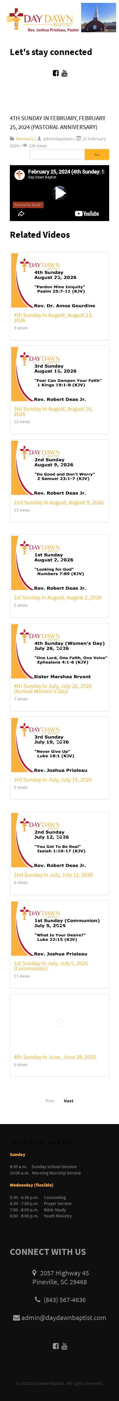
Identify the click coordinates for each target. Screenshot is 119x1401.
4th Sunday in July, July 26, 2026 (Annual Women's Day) (53, 688)
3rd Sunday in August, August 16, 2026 (53, 411)
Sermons (25, 139)
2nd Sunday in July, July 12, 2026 (53, 874)
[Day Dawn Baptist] (59, 17)
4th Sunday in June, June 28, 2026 (55, 1056)
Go (96, 154)
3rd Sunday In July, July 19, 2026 (53, 779)
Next (68, 1101)
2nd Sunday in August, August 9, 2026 (59, 502)
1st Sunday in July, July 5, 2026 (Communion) (51, 965)
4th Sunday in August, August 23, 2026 (53, 317)
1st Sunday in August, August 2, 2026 (58, 597)
